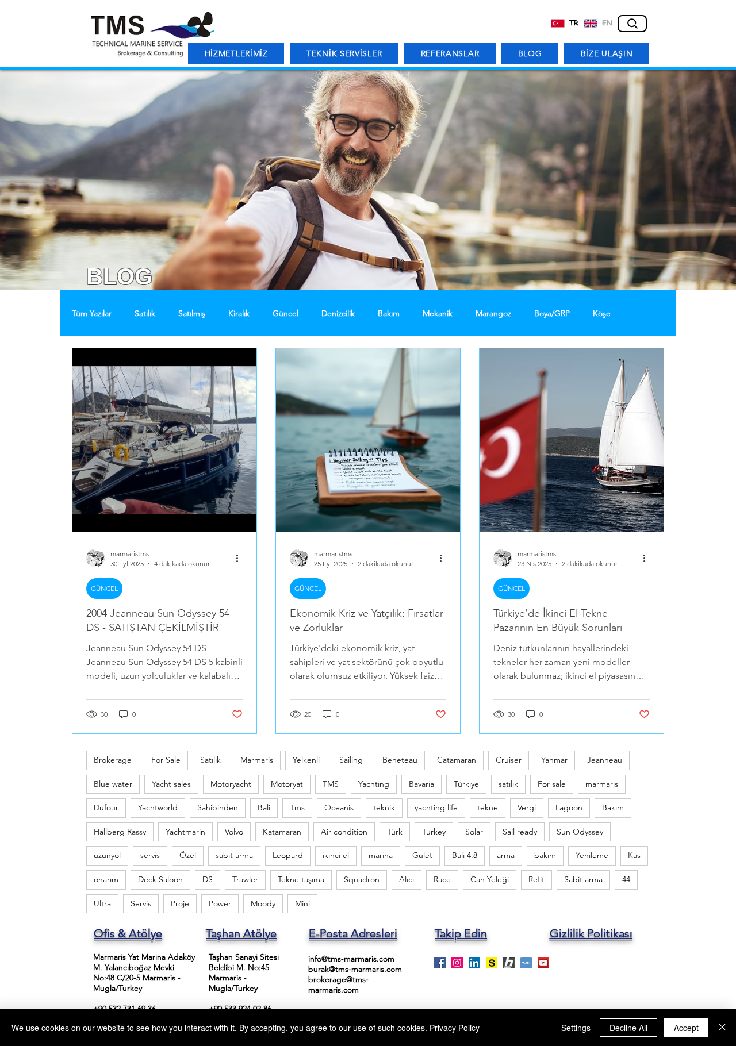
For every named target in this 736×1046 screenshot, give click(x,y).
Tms (297, 807)
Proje (180, 903)
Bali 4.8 (464, 855)
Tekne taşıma (301, 879)
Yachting (373, 784)
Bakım (389, 313)
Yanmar (554, 760)
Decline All (628, 1027)
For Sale (166, 760)
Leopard (288, 855)
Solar (474, 831)
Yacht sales (171, 784)
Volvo (234, 831)
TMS (331, 784)
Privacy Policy (455, 1027)
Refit (536, 879)
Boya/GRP (552, 313)
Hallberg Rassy (120, 831)
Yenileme (592, 855)
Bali (264, 807)
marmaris (601, 784)
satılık (508, 784)
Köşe (602, 313)
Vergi (527, 807)
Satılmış (191, 313)
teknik (384, 807)
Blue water (113, 784)
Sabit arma (583, 879)
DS (207, 879)
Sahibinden (217, 807)
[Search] (632, 23)
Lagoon (568, 807)
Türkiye (466, 784)
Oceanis (339, 807)
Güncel (285, 313)
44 (626, 879)
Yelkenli (306, 760)
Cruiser (509, 760)
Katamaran (282, 831)
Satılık (145, 313)
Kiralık (239, 313)
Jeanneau (604, 760)
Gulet (422, 855)
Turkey (434, 831)
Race (442, 879)
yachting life (436, 807)
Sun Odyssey (580, 831)
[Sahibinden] (491, 962)
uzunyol (107, 855)
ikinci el (336, 855)
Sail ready (520, 831)
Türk (394, 831)
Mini (302, 903)
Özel (187, 855)
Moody (263, 903)
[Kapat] (722, 1027)
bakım (545, 855)
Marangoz (493, 313)
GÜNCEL (104, 588)
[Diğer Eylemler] (241, 558)
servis (150, 855)
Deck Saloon (160, 879)
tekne (487, 807)
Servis (141, 903)
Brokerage (113, 760)
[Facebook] (440, 962)
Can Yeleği (489, 879)
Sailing (351, 760)
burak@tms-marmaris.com (355, 969)
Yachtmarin (185, 831)
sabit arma (234, 855)
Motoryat (287, 784)
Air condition (344, 831)
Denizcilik (338, 313)
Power (220, 903)
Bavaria (421, 784)
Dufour (106, 807)
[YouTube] (543, 962)
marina (381, 855)
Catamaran (456, 760)
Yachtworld (158, 807)
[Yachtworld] (526, 962)
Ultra (102, 903)
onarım (106, 879)
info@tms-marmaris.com (351, 958)
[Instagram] (457, 962)
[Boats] (509, 962)
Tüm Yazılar (92, 313)
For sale (552, 784)
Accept (686, 1027)
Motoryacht (230, 784)
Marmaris (256, 760)
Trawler (245, 879)
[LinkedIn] (474, 962)
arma (506, 855)
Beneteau (399, 760)
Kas (634, 855)
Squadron (361, 879)
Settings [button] (576, 1027)
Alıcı (406, 879)
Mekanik (438, 313)
